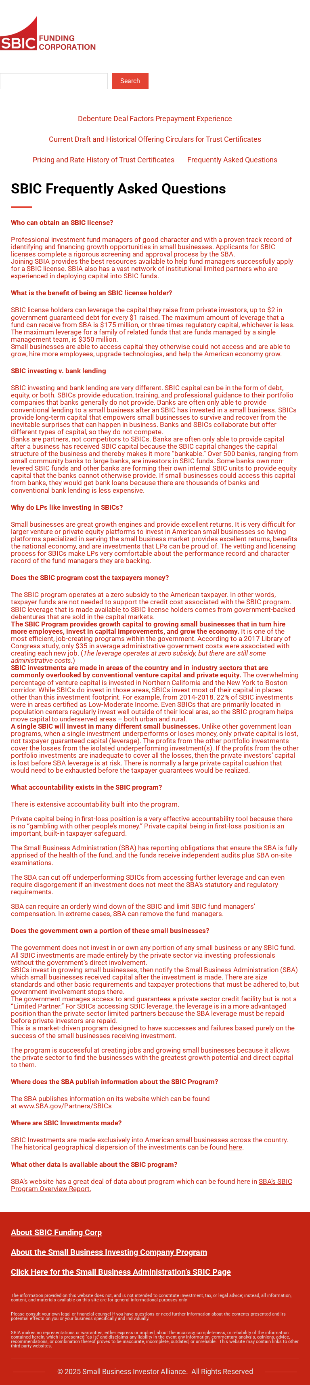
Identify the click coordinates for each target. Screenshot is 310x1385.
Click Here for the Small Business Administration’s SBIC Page (121, 1272)
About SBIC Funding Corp (56, 1232)
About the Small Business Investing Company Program (109, 1252)
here (235, 1147)
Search (130, 81)
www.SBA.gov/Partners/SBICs (65, 1106)
